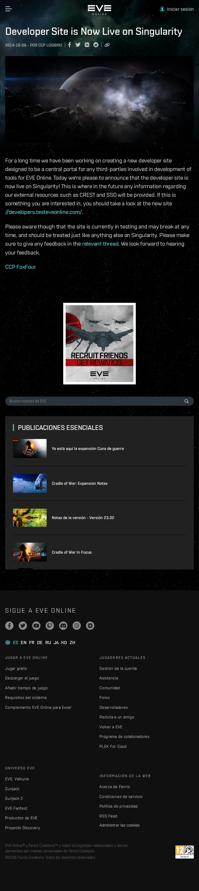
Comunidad (110, 688)
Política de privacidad (119, 806)
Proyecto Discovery (22, 828)
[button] (177, 8)
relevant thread (100, 243)
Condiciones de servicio (121, 796)
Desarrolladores (114, 707)
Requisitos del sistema (26, 697)
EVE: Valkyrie (17, 779)
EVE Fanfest (16, 808)
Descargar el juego (22, 678)
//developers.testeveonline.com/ (43, 211)
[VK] (90, 625)
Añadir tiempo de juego (26, 688)
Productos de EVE (21, 818)
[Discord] (63, 625)
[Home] (99, 13)
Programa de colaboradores (125, 736)
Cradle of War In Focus (72, 552)
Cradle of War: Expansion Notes (80, 483)
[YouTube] (36, 625)
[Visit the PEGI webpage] (184, 852)
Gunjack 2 (14, 798)
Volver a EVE (111, 727)
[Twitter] (23, 625)
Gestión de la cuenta (118, 668)
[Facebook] (9, 625)
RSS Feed (108, 816)
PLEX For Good (113, 746)
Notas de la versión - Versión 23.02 (83, 517)
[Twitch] (50, 625)
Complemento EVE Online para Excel (38, 707)
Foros (105, 697)
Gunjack (12, 789)
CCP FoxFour (20, 266)
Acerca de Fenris (115, 786)
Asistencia (109, 678)
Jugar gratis (16, 668)
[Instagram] (77, 625)
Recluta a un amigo (117, 717)
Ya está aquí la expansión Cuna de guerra (88, 448)
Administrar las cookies (120, 825)
